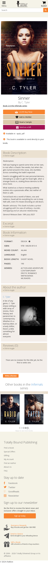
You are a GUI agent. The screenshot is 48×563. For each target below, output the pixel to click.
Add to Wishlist (25, 117)
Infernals (37, 384)
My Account (9, 459)
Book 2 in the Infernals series (15, 106)
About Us (8, 467)
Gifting (6, 455)
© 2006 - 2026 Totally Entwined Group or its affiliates (22, 554)
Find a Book (9, 448)
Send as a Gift (25, 127)
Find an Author (10, 463)
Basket (44, 6)
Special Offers (9, 451)
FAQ (5, 471)
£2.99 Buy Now (25, 112)
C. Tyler (26, 102)
